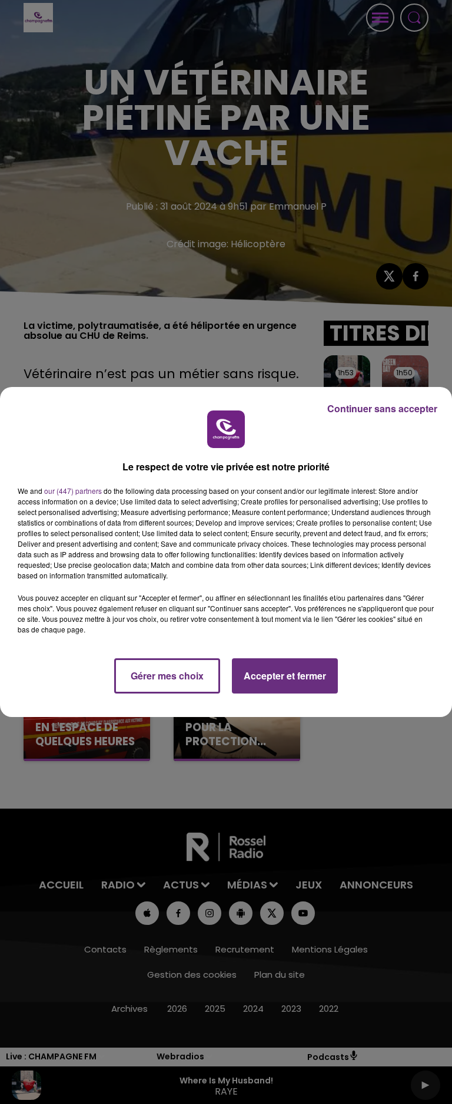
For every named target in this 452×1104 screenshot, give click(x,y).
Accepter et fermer (285, 675)
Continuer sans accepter (382, 408)
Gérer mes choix (167, 675)
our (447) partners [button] (73, 491)
